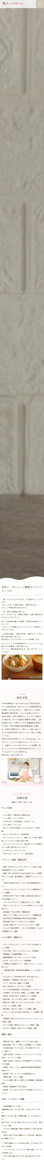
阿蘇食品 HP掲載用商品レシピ (15, 954)
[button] (40, 4)
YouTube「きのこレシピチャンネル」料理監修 (21, 951)
